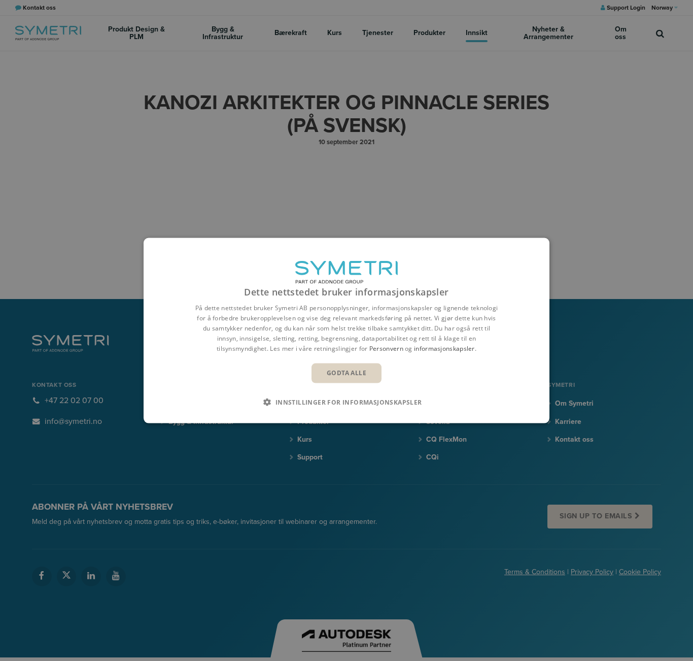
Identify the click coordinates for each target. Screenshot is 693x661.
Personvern (386, 348)
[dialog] (346, 330)
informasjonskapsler (444, 348)
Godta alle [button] (346, 373)
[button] (346, 401)
